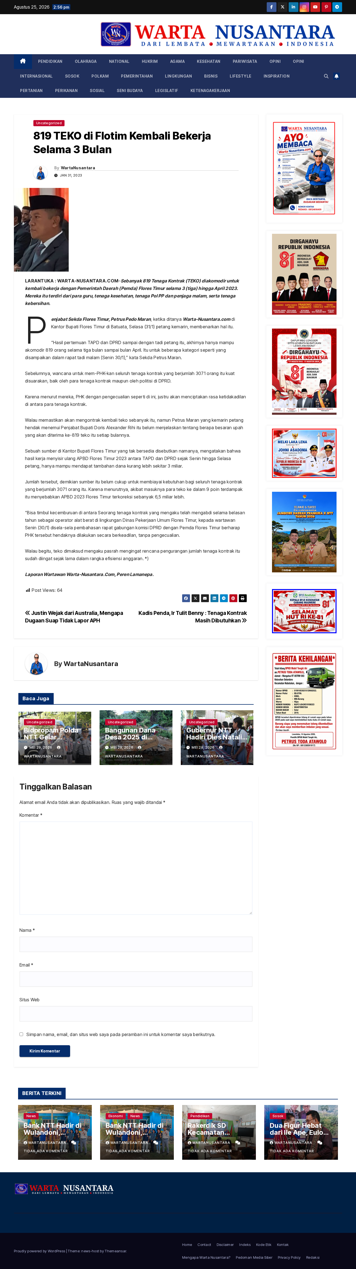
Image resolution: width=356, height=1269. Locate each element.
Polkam (100, 76)
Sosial (97, 90)
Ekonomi (115, 1116)
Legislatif (166, 90)
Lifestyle (240, 76)
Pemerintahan (137, 76)
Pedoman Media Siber (254, 1257)
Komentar (30, 815)
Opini (275, 61)
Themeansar (115, 1251)
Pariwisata (245, 61)
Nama (27, 930)
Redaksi (312, 1257)
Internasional (36, 76)
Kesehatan (209, 61)
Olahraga (86, 61)
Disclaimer (225, 1244)
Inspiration (277, 76)
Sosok (72, 76)
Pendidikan (50, 61)
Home (187, 1244)
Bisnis (210, 76)
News (31, 1116)
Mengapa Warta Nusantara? (206, 1257)
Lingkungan (178, 76)
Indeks (245, 1244)
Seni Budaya (130, 90)
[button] (326, 76)
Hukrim (150, 61)
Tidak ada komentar (46, 1151)
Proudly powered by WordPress (40, 1251)
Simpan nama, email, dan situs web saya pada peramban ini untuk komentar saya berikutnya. (120, 1034)
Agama (177, 61)
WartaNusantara (78, 167)
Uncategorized (49, 123)
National (119, 61)
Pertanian (31, 90)
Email (26, 965)
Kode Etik (263, 1244)
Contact (204, 1244)
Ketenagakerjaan (210, 90)
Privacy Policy (289, 1257)
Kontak (283, 1244)
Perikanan (66, 90)
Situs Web (29, 999)
